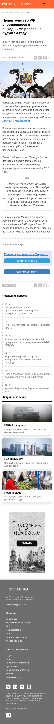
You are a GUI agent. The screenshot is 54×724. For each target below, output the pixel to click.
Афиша (9, 673)
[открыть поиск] (50, 4)
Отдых (9, 655)
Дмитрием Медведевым (16, 120)
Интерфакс (20, 244)
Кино (8, 659)
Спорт (9, 633)
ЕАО (8, 626)
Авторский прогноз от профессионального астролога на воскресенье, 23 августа (24, 310)
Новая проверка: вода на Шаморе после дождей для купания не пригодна (28, 375)
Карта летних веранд (16, 637)
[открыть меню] (44, 4)
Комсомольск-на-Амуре (18, 622)
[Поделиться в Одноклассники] (45, 57)
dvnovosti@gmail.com (16, 604)
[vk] (15, 687)
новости (26, 4)
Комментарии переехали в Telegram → (26, 254)
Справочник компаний (17, 662)
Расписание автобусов (17, 670)
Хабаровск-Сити (14, 641)
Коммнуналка (13, 677)
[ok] (29, 687)
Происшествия (13, 630)
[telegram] (8, 687)
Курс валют (12, 666)
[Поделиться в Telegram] (35, 57)
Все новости (9, 12)
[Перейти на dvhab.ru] (9, 4)
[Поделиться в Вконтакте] (40, 57)
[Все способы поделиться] (50, 57)
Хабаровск (25, 12)
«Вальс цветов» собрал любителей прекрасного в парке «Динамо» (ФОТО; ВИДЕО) (27, 342)
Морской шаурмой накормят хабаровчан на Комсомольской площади (23, 359)
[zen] (22, 687)
